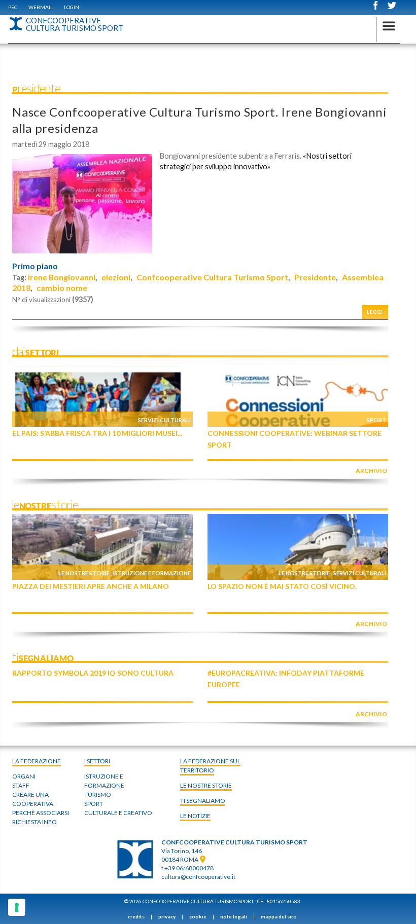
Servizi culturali (164, 420)
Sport (376, 420)
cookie (197, 916)
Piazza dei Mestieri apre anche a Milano (90, 586)
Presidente (315, 277)
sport (93, 803)
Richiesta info (34, 822)
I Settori (97, 761)
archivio (371, 470)
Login (71, 7)
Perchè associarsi (40, 813)
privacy (167, 916)
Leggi (375, 312)
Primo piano (35, 266)
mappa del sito (279, 916)
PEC (12, 7)
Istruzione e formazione (152, 573)
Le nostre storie (84, 573)
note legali (233, 916)
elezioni (115, 277)
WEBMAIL (40, 7)
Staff (20, 785)
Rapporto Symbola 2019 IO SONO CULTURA (93, 673)
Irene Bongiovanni (61, 277)
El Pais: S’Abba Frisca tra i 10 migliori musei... (97, 433)
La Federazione (36, 761)
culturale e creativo (118, 813)
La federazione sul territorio (210, 765)
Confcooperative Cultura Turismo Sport (212, 277)
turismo (97, 794)
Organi (24, 776)
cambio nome (62, 287)
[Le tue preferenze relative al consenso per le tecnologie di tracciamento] (16, 907)
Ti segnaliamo (202, 800)
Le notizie (195, 816)
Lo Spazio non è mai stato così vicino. (282, 586)
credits (136, 916)
